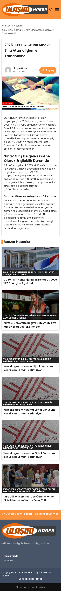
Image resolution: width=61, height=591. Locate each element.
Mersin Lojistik (38, 587)
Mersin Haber (22, 587)
